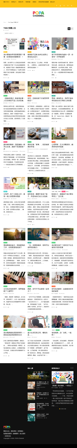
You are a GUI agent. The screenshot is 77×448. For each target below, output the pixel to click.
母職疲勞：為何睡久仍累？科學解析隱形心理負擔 (43, 394)
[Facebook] (56, 6)
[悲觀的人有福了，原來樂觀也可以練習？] (31, 417)
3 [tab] (62, 408)
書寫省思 (5, 95)
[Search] (71, 6)
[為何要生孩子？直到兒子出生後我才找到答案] (62, 234)
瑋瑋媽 (6, 103)
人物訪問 (53, 95)
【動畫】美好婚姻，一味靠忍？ (62, 385)
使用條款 (20, 431)
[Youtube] (60, 6)
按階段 (34, 1)
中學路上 (59, 191)
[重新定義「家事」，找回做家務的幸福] (38, 133)
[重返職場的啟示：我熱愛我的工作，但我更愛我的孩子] (14, 234)
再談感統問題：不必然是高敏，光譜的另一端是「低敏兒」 (43, 405)
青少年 (67, 191)
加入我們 (22, 433)
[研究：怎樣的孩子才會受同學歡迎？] (38, 87)
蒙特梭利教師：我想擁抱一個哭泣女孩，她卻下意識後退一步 (14, 147)
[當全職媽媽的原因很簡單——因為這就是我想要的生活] (14, 322)
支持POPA (8, 436)
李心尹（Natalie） (57, 249)
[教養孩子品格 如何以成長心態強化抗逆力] (38, 43)
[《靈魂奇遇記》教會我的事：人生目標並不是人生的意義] (14, 87)
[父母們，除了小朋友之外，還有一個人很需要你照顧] (14, 183)
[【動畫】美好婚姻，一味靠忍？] (62, 377)
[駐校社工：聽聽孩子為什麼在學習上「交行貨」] (62, 183)
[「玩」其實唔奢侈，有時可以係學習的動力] (38, 234)
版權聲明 (15, 433)
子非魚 (6, 249)
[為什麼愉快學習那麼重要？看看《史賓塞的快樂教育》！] (14, 43)
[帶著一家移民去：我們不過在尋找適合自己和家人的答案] (62, 87)
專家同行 (63, 191)
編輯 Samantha (41, 387)
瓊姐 (33, 377)
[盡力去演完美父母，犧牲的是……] (38, 322)
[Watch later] (68, 6)
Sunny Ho (40, 417)
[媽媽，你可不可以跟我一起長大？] (38, 278)
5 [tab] (65, 408)
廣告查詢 (13, 431)
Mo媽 (39, 408)
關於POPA (7, 431)
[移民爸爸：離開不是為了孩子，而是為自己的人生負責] (38, 183)
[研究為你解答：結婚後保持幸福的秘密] (62, 278)
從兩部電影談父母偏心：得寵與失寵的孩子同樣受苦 (46, 376)
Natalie (31, 293)
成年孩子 (53, 330)
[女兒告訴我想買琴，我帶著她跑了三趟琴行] (14, 278)
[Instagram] (64, 6)
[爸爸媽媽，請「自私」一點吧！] (62, 322)
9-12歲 (56, 191)
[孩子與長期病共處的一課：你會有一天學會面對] (62, 43)
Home (5, 22)
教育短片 (13, 1)
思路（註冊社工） (56, 198)
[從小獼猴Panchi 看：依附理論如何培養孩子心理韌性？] (31, 385)
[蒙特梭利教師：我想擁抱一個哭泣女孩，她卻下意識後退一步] (14, 133)
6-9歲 (53, 191)
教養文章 (20, 1)
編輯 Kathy (7, 198)
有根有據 (28, 1)
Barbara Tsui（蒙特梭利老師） (12, 151)
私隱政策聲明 (8, 433)
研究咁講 (29, 95)
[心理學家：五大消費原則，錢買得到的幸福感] (62, 133)
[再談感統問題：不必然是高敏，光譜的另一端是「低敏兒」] (31, 407)
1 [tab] (59, 408)
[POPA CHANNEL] (38, 14)
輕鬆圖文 (5, 191)
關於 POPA (6, 1)
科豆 (30, 103)
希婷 (54, 337)
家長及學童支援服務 (44, 1)
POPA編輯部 (7, 59)
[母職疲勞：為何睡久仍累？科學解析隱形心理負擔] (31, 396)
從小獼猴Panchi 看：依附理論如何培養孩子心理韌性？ (43, 383)
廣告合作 (52, 1)
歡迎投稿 (55, 59)
